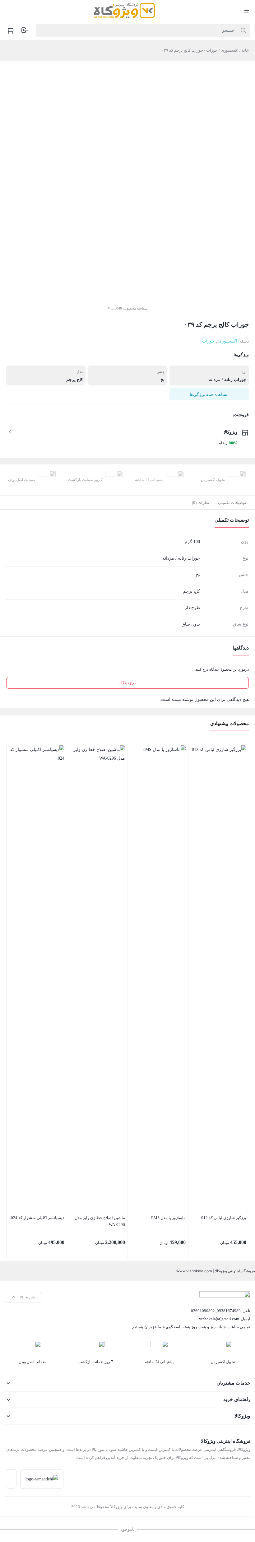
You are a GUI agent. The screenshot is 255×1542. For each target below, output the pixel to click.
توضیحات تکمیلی (232, 502)
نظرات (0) (200, 502)
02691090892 (203, 1310)
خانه (245, 50)
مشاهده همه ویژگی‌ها (209, 394)
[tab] (232, 502)
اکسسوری (230, 50)
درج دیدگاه (127, 683)
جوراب (212, 50)
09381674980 (229, 1310)
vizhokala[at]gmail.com (219, 1318)
